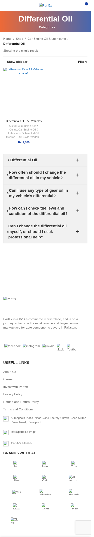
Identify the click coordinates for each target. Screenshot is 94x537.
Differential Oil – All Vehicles (24, 121)
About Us (9, 371)
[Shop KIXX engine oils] (16, 506)
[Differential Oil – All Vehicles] (23, 93)
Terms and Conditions (18, 409)
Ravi (19, 137)
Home (7, 38)
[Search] (76, 5)
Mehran (10, 137)
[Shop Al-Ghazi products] (74, 478)
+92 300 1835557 (22, 442)
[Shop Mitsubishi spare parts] (45, 492)
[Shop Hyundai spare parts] (74, 492)
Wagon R (36, 137)
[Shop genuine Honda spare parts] (45, 464)
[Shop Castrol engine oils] (45, 506)
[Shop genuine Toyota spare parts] (74, 464)
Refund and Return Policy (21, 401)
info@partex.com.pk (23, 431)
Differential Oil (30, 133)
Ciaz (35, 125)
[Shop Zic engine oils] (16, 520)
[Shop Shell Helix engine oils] (16, 478)
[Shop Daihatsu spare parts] (74, 506)
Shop (19, 38)
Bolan (27, 125)
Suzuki (13, 125)
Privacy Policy (12, 394)
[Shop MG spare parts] (16, 492)
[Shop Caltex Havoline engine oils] (45, 478)
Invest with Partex (15, 386)
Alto (20, 125)
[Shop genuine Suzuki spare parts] (16, 464)
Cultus (13, 129)
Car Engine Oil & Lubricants (47, 38)
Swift (26, 137)
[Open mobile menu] (5, 5)
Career (8, 379)
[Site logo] (45, 5)
